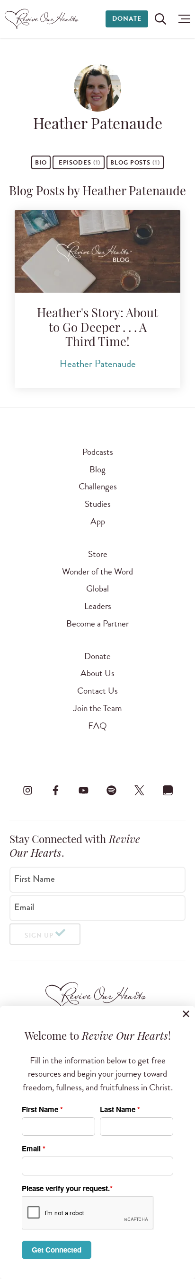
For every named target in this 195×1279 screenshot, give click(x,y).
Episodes (79, 162)
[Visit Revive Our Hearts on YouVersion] (167, 790)
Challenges (98, 486)
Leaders (97, 606)
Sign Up (39, 935)
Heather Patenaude (98, 363)
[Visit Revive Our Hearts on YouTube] (83, 790)
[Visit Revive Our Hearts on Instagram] (27, 790)
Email (24, 907)
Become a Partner (97, 623)
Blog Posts (135, 162)
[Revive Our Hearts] (43, 19)
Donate (127, 19)
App (97, 521)
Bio (41, 162)
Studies (98, 504)
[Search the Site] (160, 19)
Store (97, 554)
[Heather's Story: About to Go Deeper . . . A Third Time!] (97, 251)
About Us (97, 673)
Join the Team (97, 708)
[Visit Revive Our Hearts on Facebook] (55, 790)
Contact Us (97, 690)
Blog (97, 469)
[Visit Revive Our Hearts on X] (139, 790)
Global (97, 588)
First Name (34, 879)
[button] (182, 19)
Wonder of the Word (97, 571)
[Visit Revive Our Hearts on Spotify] (111, 790)
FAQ (97, 725)
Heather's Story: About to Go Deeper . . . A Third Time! (97, 328)
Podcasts (97, 452)
